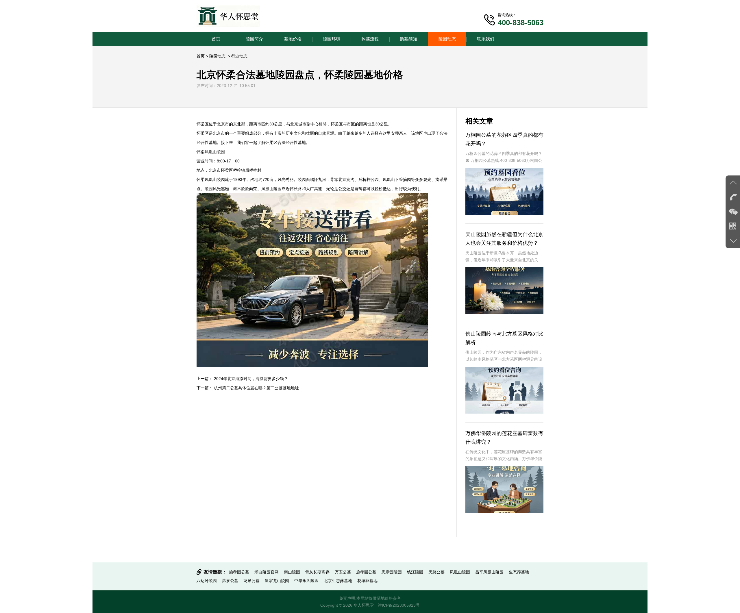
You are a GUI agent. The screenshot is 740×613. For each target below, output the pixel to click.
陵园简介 (254, 38)
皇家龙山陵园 (277, 580)
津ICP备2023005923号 (399, 605)
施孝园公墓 (239, 572)
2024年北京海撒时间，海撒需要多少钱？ (251, 378)
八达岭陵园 (207, 580)
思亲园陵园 (392, 572)
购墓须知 (408, 38)
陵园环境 (331, 38)
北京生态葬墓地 (338, 580)
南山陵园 (292, 572)
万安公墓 (343, 572)
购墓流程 (370, 38)
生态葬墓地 (519, 572)
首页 (216, 38)
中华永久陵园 (306, 580)
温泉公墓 (230, 580)
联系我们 (485, 38)
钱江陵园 (415, 572)
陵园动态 (447, 38)
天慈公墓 (436, 572)
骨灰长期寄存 (317, 572)
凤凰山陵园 (460, 572)
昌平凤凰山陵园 (489, 572)
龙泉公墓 (251, 580)
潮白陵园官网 (266, 572)
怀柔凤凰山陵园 (211, 151)
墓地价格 (292, 38)
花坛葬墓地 (367, 580)
